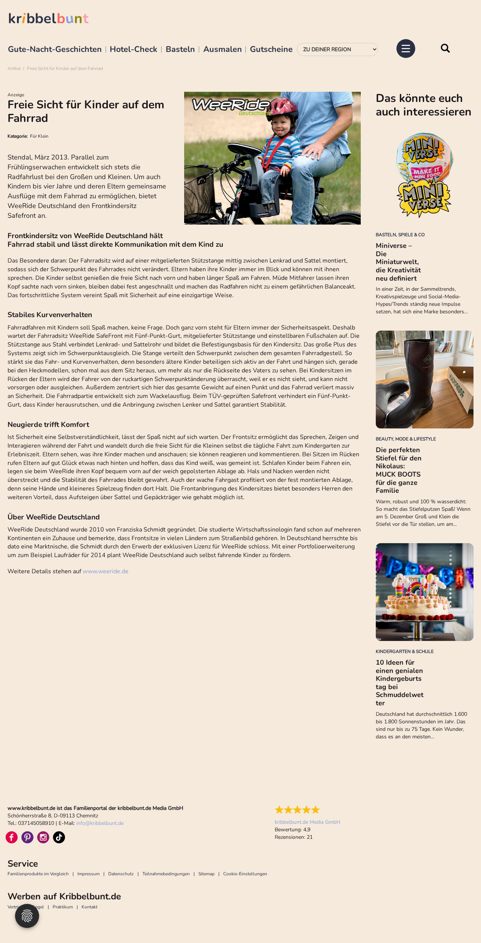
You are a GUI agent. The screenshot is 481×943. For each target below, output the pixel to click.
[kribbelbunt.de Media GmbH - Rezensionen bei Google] (307, 810)
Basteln (180, 50)
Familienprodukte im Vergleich (38, 874)
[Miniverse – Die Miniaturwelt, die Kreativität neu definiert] (424, 175)
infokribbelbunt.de (100, 823)
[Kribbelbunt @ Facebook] (12, 837)
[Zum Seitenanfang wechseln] (458, 920)
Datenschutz (121, 874)
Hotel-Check (133, 50)
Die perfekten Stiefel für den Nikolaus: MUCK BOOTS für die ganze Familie (399, 470)
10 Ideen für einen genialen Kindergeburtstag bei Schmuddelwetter (400, 683)
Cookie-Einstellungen (245, 874)
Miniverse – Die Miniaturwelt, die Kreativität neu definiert (398, 261)
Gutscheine (271, 50)
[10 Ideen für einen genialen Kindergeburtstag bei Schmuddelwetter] (424, 592)
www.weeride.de (106, 571)
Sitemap (206, 874)
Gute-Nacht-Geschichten (55, 50)
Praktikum (63, 907)
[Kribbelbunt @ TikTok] (59, 837)
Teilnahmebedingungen (166, 874)
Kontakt (89, 907)
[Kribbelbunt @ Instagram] (43, 837)
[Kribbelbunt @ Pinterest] (27, 837)
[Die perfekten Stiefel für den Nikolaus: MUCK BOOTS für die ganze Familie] (424, 379)
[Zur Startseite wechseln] (56, 19)
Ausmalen (222, 50)
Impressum (88, 874)
